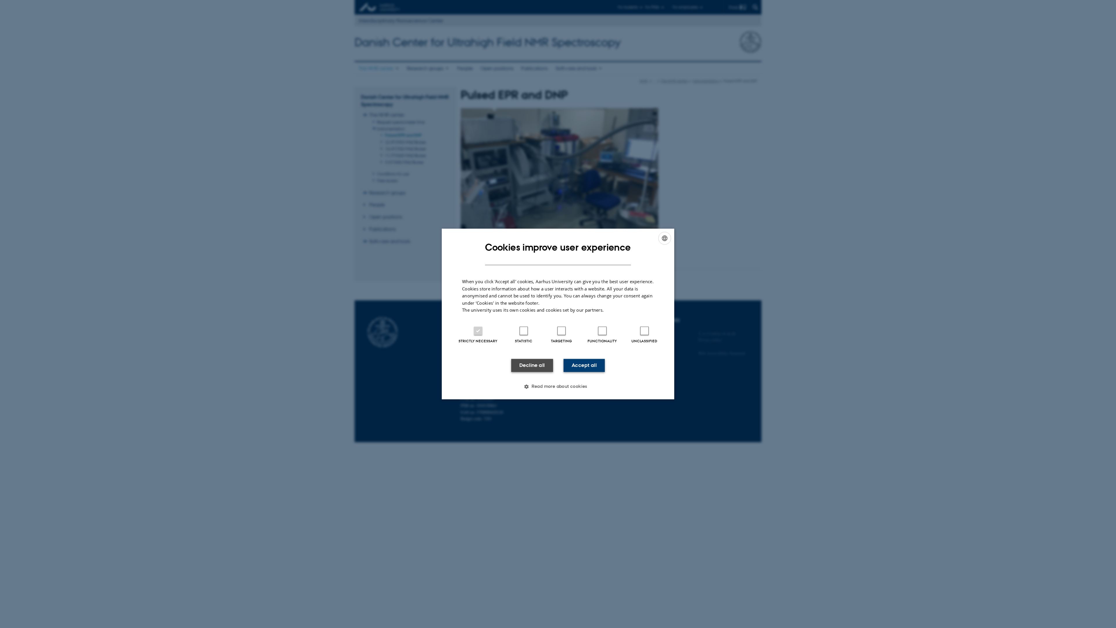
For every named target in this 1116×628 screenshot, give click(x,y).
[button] (558, 386)
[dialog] (558, 314)
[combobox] (665, 238)
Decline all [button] (532, 365)
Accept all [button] (584, 365)
